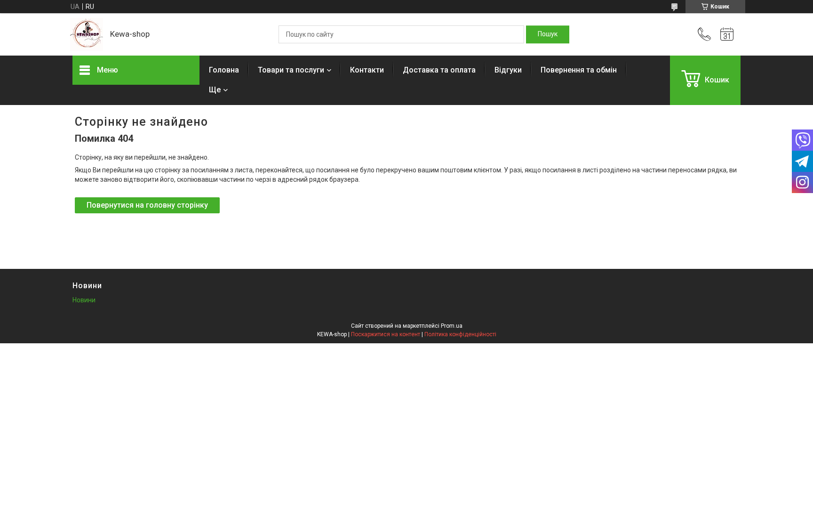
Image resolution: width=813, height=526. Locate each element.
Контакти (367, 69)
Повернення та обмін (579, 69)
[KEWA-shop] (86, 34)
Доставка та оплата (439, 69)
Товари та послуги (291, 69)
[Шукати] (547, 34)
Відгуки (508, 69)
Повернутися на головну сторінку (147, 205)
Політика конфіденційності (460, 334)
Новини (84, 300)
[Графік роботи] (726, 34)
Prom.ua (451, 326)
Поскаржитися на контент (385, 334)
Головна (224, 69)
